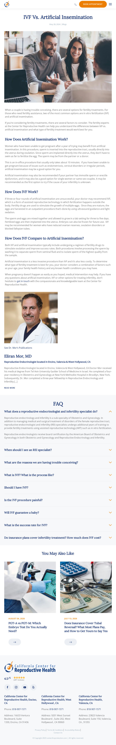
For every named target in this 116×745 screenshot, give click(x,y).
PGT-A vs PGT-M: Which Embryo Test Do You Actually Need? (27, 627)
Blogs (64, 24)
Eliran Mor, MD (18, 356)
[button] (110, 4)
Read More (9, 388)
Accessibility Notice (72, 730)
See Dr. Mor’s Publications (18, 347)
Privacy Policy (40, 730)
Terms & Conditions (55, 730)
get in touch (23, 281)
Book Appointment (93, 4)
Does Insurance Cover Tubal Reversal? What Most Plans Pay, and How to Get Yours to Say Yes (86, 627)
